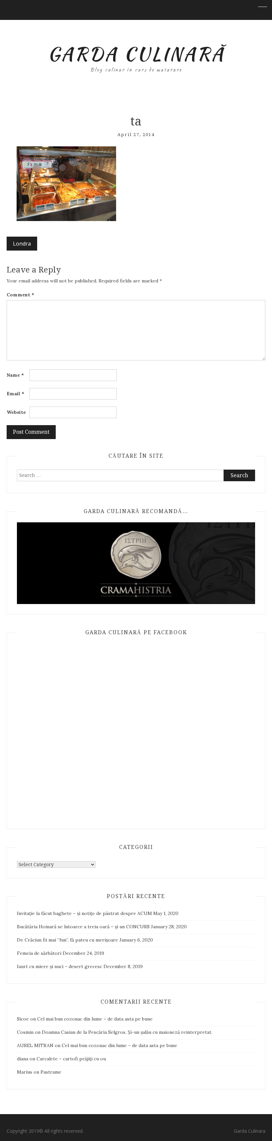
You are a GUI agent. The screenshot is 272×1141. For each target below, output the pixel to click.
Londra (22, 243)
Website (16, 412)
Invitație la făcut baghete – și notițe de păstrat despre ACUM (84, 913)
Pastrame (50, 1072)
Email (15, 394)
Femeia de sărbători (39, 953)
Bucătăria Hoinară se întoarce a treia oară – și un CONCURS (83, 927)
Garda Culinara (249, 1131)
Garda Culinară (136, 53)
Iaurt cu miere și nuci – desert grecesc (59, 966)
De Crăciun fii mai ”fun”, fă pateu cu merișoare (67, 940)
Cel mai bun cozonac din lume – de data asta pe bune (95, 1019)
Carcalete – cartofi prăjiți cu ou (71, 1059)
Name (15, 375)
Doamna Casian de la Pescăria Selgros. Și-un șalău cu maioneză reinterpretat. (127, 1032)
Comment (20, 295)
